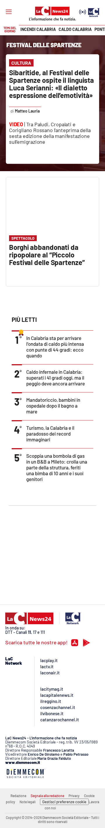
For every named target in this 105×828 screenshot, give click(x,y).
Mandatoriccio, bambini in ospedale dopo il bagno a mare (53, 405)
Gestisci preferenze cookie (64, 801)
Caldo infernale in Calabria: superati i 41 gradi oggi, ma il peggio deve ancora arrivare (55, 377)
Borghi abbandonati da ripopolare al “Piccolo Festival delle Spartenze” (47, 254)
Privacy (74, 796)
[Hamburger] (9, 12)
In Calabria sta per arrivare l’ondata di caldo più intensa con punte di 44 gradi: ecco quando (55, 346)
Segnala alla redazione (47, 796)
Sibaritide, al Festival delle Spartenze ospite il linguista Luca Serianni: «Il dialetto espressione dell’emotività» (51, 83)
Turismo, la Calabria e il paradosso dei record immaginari (50, 433)
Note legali (28, 802)
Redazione (18, 796)
